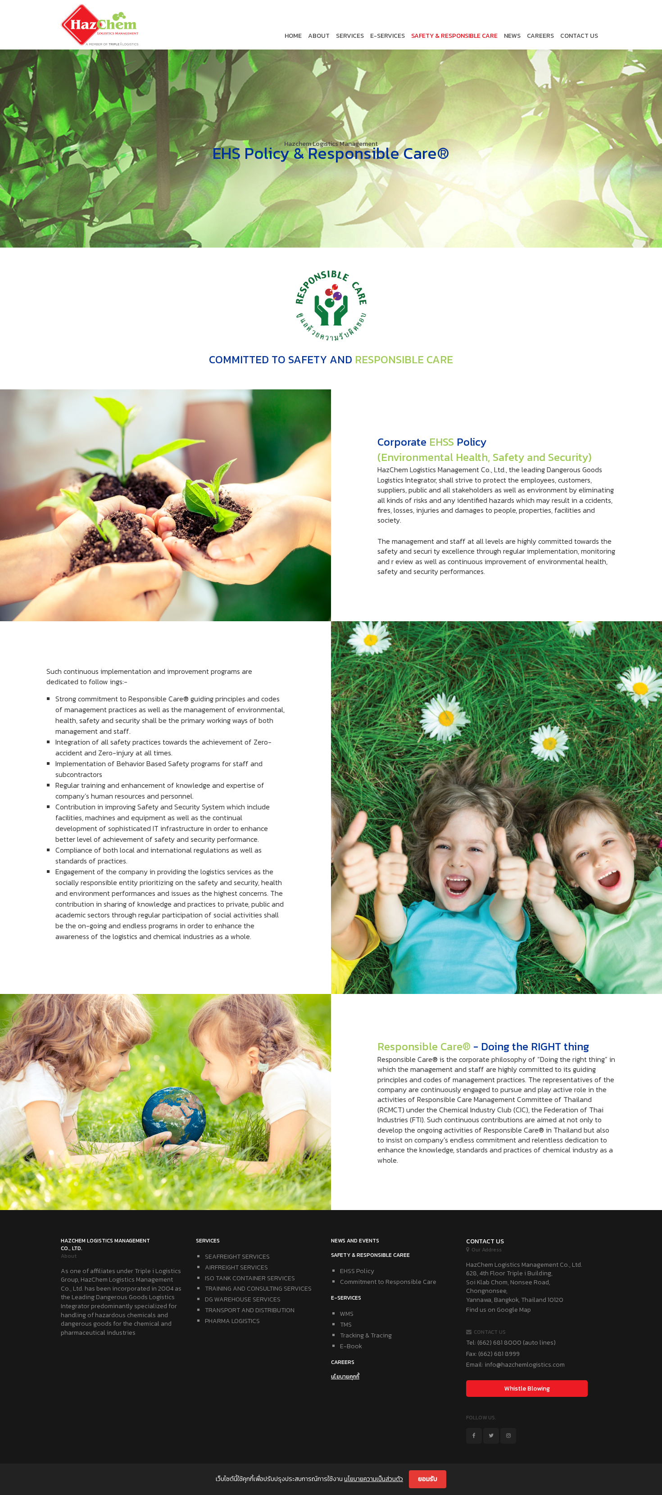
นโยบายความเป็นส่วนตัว (373, 1479)
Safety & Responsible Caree (370, 1255)
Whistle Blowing (527, 1388)
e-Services (387, 36)
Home (293, 36)
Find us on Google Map (498, 1309)
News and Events (355, 1241)
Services (350, 36)
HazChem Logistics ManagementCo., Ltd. (105, 1244)
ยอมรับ (427, 1479)
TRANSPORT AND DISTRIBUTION (250, 1310)
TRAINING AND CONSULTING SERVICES (258, 1288)
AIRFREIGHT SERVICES (236, 1267)
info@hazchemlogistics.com (525, 1364)
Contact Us (579, 36)
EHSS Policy (357, 1271)
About (319, 36)
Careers (540, 36)
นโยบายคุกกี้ (345, 1377)
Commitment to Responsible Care (388, 1282)
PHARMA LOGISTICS (232, 1321)
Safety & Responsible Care (454, 36)
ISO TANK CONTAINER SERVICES (250, 1278)
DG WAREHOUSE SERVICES (243, 1299)
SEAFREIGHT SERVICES (237, 1256)
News (512, 36)
